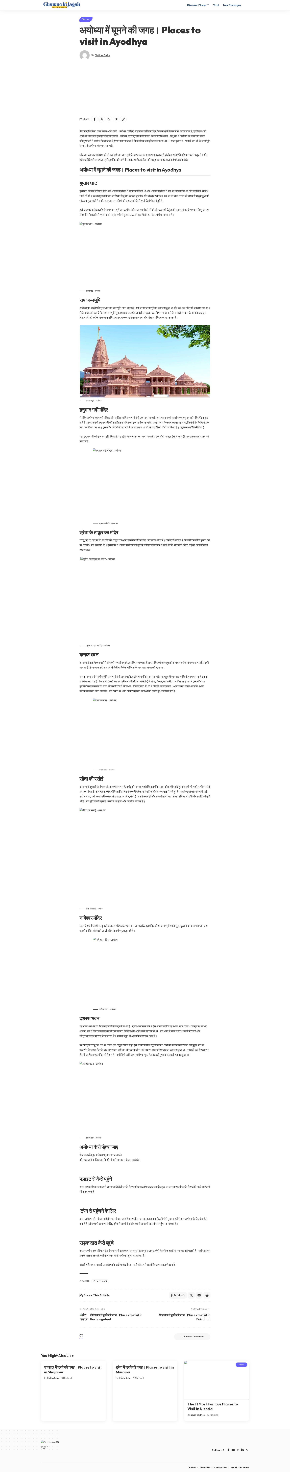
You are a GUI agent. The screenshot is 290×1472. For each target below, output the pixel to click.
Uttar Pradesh (100, 1281)
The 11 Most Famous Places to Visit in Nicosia (212, 1406)
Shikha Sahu (102, 55)
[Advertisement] (145, 88)
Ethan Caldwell (197, 1415)
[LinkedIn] (242, 1450)
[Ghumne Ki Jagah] (61, 5)
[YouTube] (233, 1450)
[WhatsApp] (247, 1450)
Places (86, 19)
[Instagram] (238, 1450)
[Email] (199, 1295)
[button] (246, 5)
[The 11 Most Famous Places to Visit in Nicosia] (216, 1380)
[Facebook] (228, 1450)
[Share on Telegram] (116, 119)
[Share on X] (101, 119)
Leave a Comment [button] (194, 1336)
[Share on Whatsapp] (109, 119)
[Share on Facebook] (94, 119)
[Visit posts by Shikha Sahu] (85, 55)
